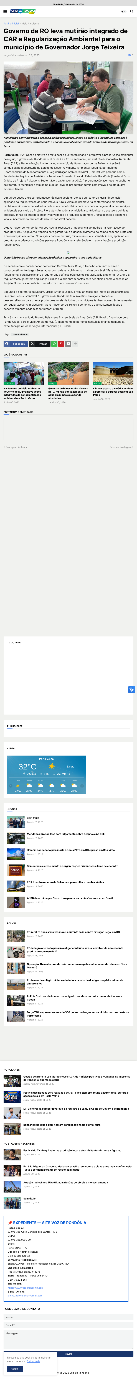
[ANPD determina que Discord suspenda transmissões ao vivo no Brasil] (16, 902)
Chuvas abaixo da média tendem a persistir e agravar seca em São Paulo (113, 391)
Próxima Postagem (120, 447)
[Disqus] (68, 493)
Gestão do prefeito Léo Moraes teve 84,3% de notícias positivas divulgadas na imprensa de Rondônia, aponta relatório (76, 1078)
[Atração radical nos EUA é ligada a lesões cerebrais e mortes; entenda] (12, 1187)
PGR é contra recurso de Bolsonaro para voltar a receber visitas (65, 882)
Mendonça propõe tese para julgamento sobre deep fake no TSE (66, 833)
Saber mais (33, 1361)
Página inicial (11, 23)
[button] (5, 12)
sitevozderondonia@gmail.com (25, 1295)
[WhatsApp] (54, 344)
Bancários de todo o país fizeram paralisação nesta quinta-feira (61, 1124)
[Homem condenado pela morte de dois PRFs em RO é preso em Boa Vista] (16, 854)
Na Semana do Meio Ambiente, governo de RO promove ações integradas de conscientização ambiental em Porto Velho (22, 393)
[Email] (68, 344)
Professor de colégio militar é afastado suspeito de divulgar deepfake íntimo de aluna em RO (75, 982)
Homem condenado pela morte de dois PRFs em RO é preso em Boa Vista (71, 849)
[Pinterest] (61, 344)
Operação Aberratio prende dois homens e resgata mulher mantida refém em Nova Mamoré (77, 966)
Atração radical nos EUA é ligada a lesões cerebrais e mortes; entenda (65, 1182)
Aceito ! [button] (15, 1368)
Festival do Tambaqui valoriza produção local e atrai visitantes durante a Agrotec (72, 1150)
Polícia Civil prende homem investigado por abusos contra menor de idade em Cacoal (74, 998)
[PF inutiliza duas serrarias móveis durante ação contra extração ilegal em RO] (16, 936)
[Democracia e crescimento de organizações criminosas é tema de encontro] (16, 870)
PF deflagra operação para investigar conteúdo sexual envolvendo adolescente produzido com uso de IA (75, 949)
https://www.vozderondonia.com (26, 1287)
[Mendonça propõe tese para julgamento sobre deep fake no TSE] (16, 838)
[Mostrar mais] (75, 344)
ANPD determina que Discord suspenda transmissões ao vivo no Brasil (70, 898)
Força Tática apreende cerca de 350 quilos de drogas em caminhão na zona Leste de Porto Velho (78, 1014)
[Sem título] (16, 822)
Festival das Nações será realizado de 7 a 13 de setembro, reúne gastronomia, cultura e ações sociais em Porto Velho (75, 1094)
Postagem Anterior (16, 447)
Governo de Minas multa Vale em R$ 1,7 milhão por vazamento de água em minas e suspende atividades (68, 393)
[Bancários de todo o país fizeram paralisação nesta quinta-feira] (12, 1129)
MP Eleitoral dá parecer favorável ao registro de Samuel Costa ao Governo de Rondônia (76, 1108)
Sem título (33, 817)
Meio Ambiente (30, 23)
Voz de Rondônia (79, 1372)
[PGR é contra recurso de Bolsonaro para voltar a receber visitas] (16, 886)
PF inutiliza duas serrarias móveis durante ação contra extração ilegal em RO (73, 931)
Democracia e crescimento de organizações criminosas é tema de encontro (72, 866)
